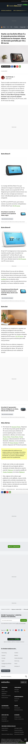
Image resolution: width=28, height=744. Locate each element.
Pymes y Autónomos (19, 719)
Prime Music (15, 437)
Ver (14, 546)
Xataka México (5, 728)
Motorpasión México (19, 734)
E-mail (20, 66)
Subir (22, 682)
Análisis (16, 652)
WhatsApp (7, 630)
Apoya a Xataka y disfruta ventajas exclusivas (14, 641)
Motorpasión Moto (18, 710)
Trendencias (4, 717)
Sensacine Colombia (19, 732)
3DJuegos (16, 689)
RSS (24, 630)
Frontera (16, 27)
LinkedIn (5, 633)
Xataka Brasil (4, 730)
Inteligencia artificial (6, 663)
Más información (22, 742)
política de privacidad (20, 623)
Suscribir (23, 620)
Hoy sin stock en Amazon (7, 219)
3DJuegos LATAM (18, 728)
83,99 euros (22, 259)
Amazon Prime (15, 427)
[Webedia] (24, 1)
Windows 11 (17, 666)
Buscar (26, 676)
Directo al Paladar (6, 708)
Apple (3, 661)
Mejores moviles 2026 (17, 609)
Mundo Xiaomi (5, 697)
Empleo (3, 666)
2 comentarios (6, 66)
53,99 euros (16, 206)
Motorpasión (17, 708)
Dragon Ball (22, 27)
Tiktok (8, 633)
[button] (10, 77)
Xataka (3, 689)
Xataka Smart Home (6, 695)
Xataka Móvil (4, 691)
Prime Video (6, 437)
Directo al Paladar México (7, 734)
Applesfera (4, 693)
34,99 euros (19, 336)
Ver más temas (5, 670)
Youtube (16, 630)
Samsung (16, 661)
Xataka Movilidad (18, 658)
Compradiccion (5, 721)
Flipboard (17, 66)
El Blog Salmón (17, 717)
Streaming (4, 652)
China (4, 27)
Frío (11, 27)
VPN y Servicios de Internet (20, 10)
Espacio (3, 655)
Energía (3, 658)
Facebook (12, 66)
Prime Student (14, 443)
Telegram (10, 470)
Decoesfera (4, 719)
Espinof (16, 700)
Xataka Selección (14, 6)
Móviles (16, 655)
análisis (3, 279)
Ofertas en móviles (6, 10)
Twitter (15, 66)
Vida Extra (16, 691)
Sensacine (16, 698)
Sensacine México (18, 730)
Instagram (19, 630)
